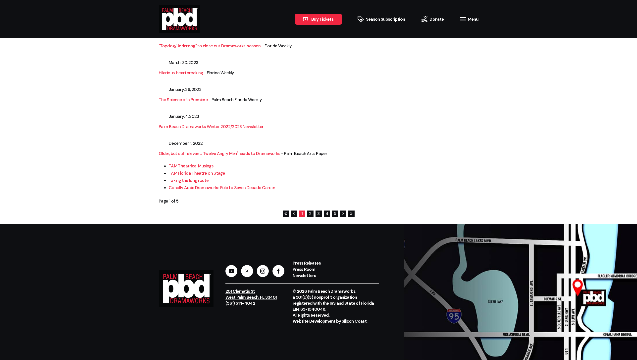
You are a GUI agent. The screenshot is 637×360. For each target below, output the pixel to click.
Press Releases (307, 263)
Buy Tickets (322, 19)
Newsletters (304, 275)
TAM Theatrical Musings (191, 166)
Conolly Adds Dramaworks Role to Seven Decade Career (222, 187)
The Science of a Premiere (183, 99)
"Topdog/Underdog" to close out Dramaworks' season (210, 46)
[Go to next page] (343, 214)
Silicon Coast (354, 321)
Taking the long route (189, 180)
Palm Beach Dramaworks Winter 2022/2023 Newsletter (211, 126)
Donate (436, 19)
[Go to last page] (351, 214)
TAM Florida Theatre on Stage (197, 173)
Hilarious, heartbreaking (181, 72)
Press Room (304, 269)
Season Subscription (385, 19)
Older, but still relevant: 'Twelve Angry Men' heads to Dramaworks (219, 153)
